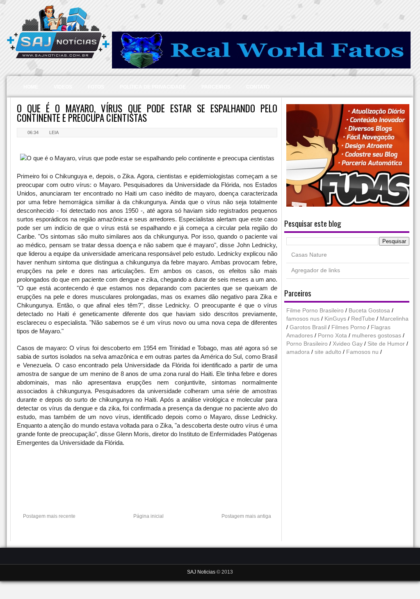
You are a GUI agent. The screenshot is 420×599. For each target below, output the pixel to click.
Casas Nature (309, 255)
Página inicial (148, 516)
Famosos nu (362, 352)
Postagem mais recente (49, 516)
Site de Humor (386, 344)
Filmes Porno (348, 327)
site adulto (328, 352)
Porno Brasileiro (307, 344)
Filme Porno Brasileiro (315, 310)
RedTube (363, 319)
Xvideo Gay (348, 344)
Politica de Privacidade (153, 87)
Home (30, 87)
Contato (257, 87)
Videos (63, 87)
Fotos (96, 87)
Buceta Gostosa (369, 310)
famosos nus (303, 319)
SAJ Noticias (202, 572)
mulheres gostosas (376, 336)
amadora (298, 352)
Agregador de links (315, 270)
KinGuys (335, 319)
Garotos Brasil (308, 327)
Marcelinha (394, 319)
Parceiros (216, 87)
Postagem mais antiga (246, 516)
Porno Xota (332, 336)
